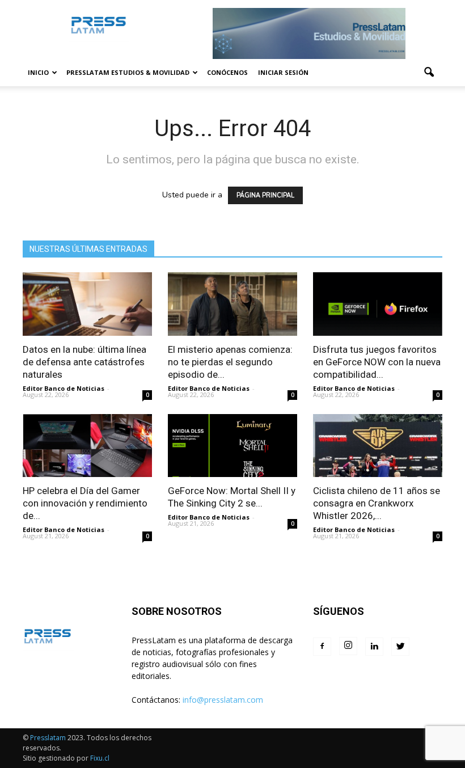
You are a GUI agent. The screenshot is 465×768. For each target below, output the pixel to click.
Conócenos (227, 72)
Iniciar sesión (283, 72)
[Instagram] (348, 646)
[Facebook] (322, 647)
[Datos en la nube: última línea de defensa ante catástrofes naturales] (87, 304)
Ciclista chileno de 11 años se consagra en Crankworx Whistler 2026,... (376, 503)
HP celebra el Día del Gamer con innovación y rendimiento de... (85, 503)
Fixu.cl (99, 758)
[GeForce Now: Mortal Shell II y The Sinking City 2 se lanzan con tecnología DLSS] (232, 446)
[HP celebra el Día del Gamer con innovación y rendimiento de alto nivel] (87, 446)
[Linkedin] (374, 647)
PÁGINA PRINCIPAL (265, 195)
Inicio (38, 72)
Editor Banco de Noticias (63, 388)
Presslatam (48, 737)
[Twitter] (400, 647)
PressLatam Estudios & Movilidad (127, 72)
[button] (428, 72)
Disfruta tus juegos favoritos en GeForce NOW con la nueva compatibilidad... (377, 362)
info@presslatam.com (223, 699)
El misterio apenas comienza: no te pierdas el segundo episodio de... (230, 362)
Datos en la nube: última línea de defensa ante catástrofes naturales (84, 362)
